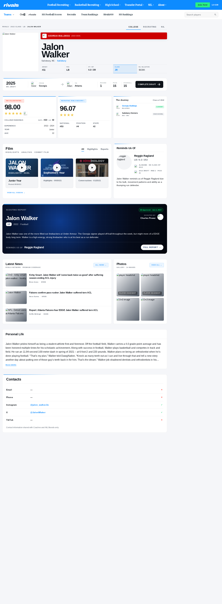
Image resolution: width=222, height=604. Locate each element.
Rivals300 (108, 14)
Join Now (203, 4)
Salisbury (61, 61)
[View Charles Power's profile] (160, 217)
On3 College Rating (14, 100)
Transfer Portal (133, 4)
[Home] (11, 5)
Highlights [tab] (92, 149)
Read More (11, 365)
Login (215, 5)
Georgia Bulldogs (129, 106)
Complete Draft (147, 84)
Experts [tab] (104, 149)
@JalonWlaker (37, 412)
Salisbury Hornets (130, 113)
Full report (152, 247)
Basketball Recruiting (87, 4)
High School (112, 4)
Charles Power (148, 218)
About (161, 4)
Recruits (71, 14)
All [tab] (82, 149)
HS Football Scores (52, 14)
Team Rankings (89, 14)
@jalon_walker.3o (39, 405)
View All (156, 265)
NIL (150, 4)
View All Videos (16, 192)
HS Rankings (126, 14)
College (133, 27)
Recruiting (149, 27)
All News (100, 265)
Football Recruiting (58, 4)
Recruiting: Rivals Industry (73, 100)
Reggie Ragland (34, 247)
